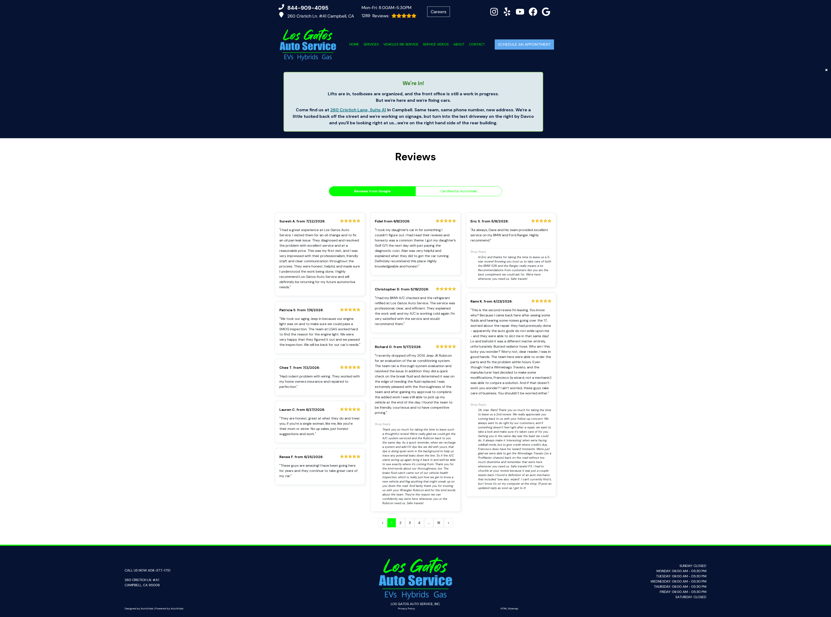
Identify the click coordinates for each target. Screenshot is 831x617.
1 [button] (391, 522)
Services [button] (371, 44)
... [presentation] (429, 522)
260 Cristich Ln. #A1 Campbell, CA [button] (320, 16)
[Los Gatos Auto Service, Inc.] (308, 44)
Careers (438, 12)
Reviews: (375, 16)
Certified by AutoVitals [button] (459, 191)
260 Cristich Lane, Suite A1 (358, 110)
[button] (494, 11)
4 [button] (419, 522)
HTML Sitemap (509, 608)
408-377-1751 (159, 570)
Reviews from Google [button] (372, 191)
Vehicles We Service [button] (401, 44)
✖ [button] (826, 70)
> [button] (448, 522)
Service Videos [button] (436, 44)
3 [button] (410, 522)
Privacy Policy (406, 608)
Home (354, 44)
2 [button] (400, 522)
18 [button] (438, 522)
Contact (477, 44)
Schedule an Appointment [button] (524, 44)
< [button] (383, 522)
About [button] (459, 44)
